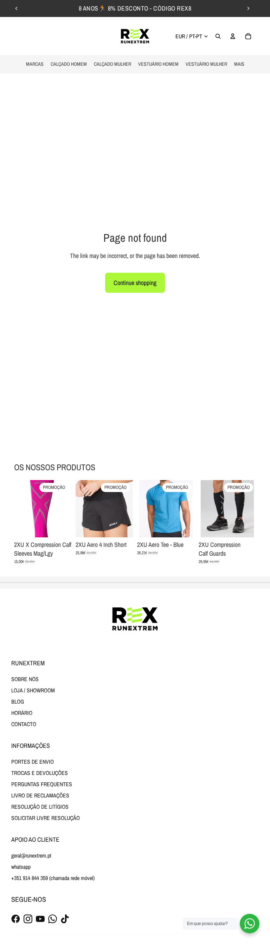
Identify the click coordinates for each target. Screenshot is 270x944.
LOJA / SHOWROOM (33, 690)
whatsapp (21, 867)
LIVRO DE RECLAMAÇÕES (40, 795)
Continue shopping (135, 282)
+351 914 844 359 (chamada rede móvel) (53, 878)
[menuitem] (239, 64)
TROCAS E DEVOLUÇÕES (39, 773)
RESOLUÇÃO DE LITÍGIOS (40, 806)
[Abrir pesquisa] (218, 36)
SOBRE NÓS (25, 679)
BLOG (17, 701)
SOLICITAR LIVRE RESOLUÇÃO (45, 818)
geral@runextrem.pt (31, 855)
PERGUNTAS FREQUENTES (41, 784)
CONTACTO (23, 724)
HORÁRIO (21, 713)
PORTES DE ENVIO (32, 761)
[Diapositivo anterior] (16, 8)
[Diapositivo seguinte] (248, 8)
